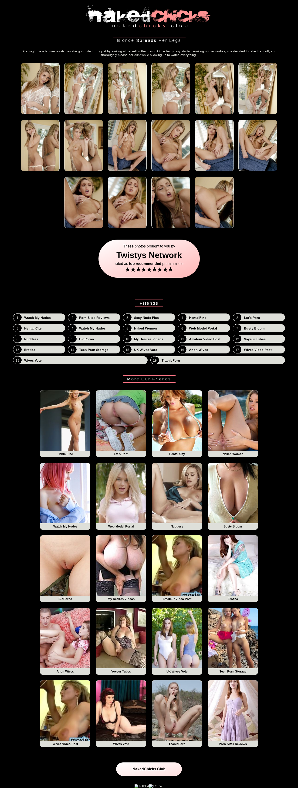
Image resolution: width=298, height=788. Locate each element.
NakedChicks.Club (149, 769)
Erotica (233, 599)
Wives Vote (121, 744)
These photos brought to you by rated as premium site (149, 258)
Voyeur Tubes (121, 671)
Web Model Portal (121, 526)
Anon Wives (65, 671)
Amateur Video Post (177, 599)
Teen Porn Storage (233, 671)
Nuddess (177, 526)
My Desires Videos (121, 599)
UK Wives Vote (176, 671)
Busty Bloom (233, 526)
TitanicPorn (177, 744)
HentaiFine (65, 454)
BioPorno (65, 599)
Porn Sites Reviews (233, 744)
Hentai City (177, 454)
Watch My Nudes (65, 526)
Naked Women (233, 454)
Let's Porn (121, 454)
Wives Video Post (65, 744)
